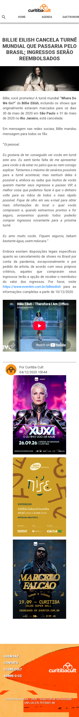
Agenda (47, 16)
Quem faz (11, 656)
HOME (22, 16)
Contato (11, 662)
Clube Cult (13, 669)
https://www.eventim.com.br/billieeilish (32, 287)
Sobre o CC (13, 676)
